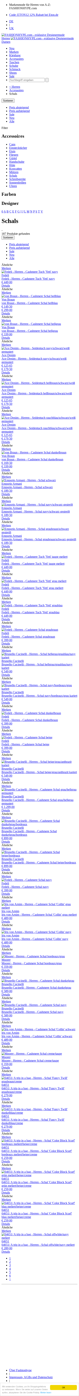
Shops (13, 72)
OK (63, 1387)
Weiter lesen (45, 1392)
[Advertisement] (39, 1325)
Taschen (14, 62)
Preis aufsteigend (19, 111)
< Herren (14, 86)
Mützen (13, 172)
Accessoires (16, 58)
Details (6, 285)
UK (11, 28)
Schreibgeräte (17, 179)
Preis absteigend (19, 107)
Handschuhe (16, 161)
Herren (6, 38)
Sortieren (8, 100)
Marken (14, 51)
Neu (11, 48)
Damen (6, 41)
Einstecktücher (18, 147)
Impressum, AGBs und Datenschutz (31, 1377)
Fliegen (13, 154)
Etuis (12, 151)
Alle (11, 121)
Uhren (13, 186)
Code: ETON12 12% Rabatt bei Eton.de (33, 14)
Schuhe (13, 65)
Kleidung (15, 55)
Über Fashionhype (20, 1370)
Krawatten (15, 168)
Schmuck (15, 69)
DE (11, 21)
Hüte (12, 165)
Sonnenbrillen (17, 182)
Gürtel (13, 158)
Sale (11, 76)
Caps (12, 144)
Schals (13, 175)
